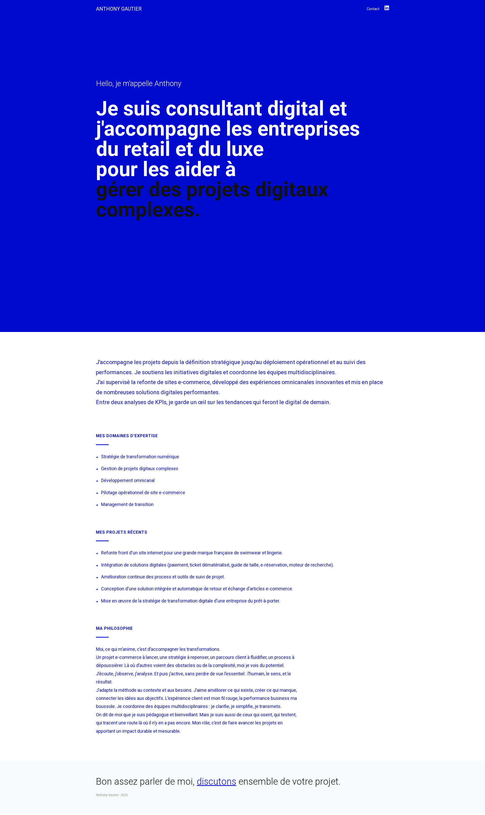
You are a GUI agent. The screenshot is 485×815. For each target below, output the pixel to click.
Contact (373, 9)
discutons (216, 781)
